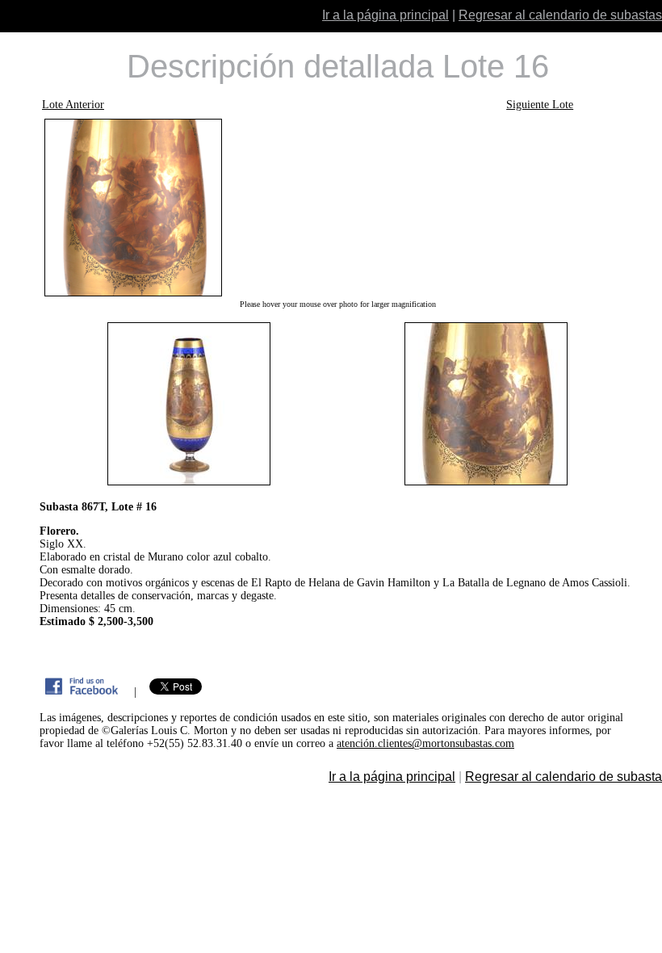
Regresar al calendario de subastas (560, 15)
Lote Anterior (73, 105)
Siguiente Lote (539, 105)
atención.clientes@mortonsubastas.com (425, 743)
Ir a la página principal (385, 15)
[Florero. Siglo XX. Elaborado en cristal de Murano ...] (337, 207)
